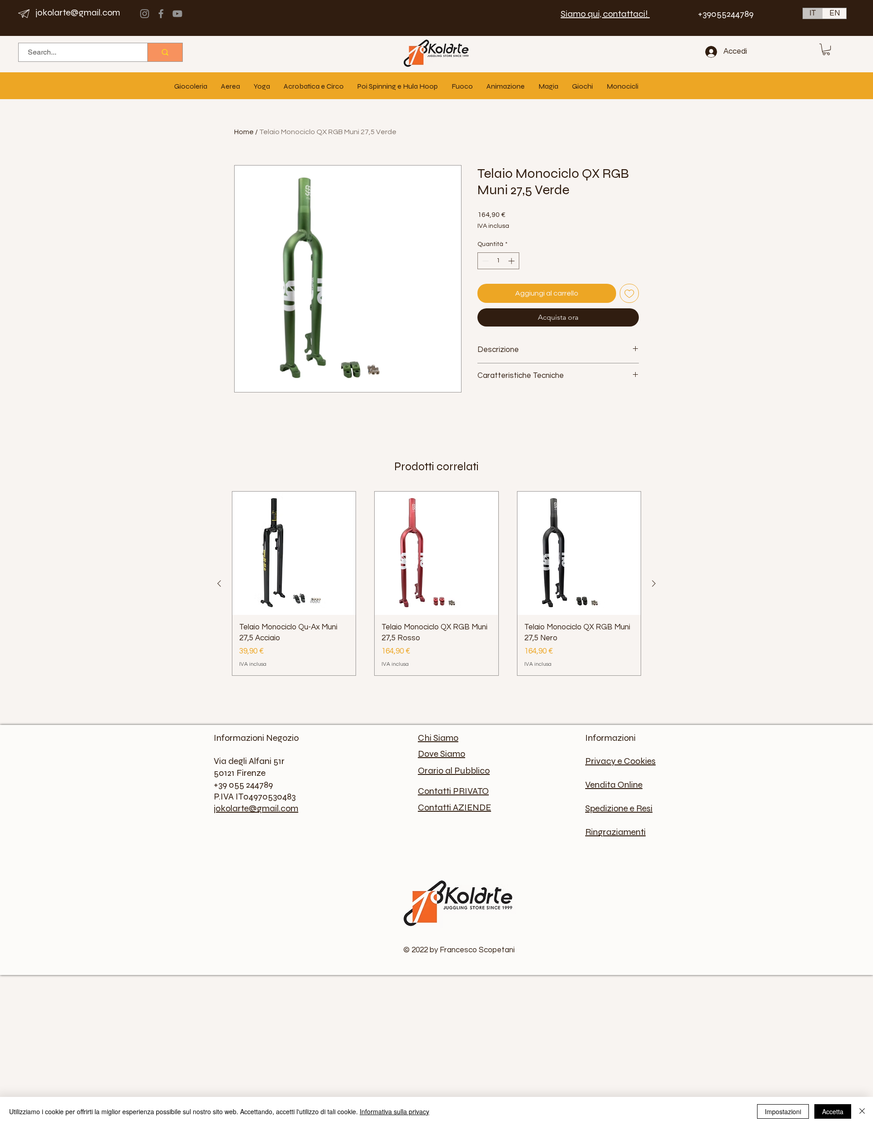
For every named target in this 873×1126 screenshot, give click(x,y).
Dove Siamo (441, 753)
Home (244, 132)
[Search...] (164, 52)
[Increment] (512, 261)
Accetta (832, 1111)
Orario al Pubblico (454, 770)
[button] (826, 49)
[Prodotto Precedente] (219, 583)
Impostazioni (783, 1111)
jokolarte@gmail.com (77, 12)
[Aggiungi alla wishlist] (629, 293)
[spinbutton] (498, 261)
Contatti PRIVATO (453, 791)
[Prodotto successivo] (653, 583)
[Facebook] (161, 14)
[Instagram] (145, 14)
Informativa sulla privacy (394, 1111)
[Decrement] (484, 261)
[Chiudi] (862, 1111)
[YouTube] (177, 14)
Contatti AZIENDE (454, 807)
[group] (436, 583)
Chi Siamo (438, 738)
